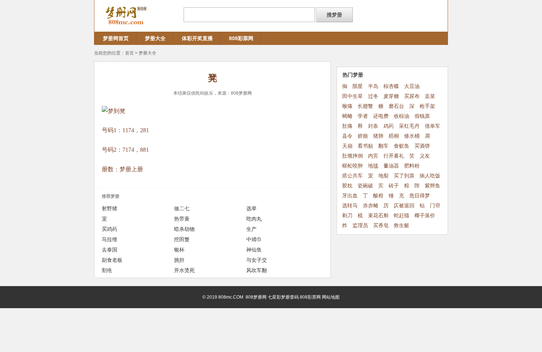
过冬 (373, 96)
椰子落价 (424, 215)
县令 (347, 136)
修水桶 (412, 136)
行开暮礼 (393, 156)
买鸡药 (109, 229)
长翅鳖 (365, 106)
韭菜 (430, 96)
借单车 (432, 126)
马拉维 (109, 239)
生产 (251, 229)
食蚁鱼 (401, 146)
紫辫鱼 (432, 186)
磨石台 (396, 106)
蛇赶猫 (401, 215)
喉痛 (347, 106)
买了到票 (404, 176)
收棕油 (401, 116)
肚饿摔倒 (352, 156)
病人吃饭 (430, 176)
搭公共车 (352, 176)
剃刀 (347, 215)
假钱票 (422, 116)
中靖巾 (254, 239)
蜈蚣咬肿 (352, 166)
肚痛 (347, 126)
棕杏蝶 (391, 86)
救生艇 (401, 225)
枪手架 (427, 106)
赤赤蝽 (370, 205)
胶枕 (347, 186)
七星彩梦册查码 (283, 297)
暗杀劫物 (184, 229)
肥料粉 (412, 166)
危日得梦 (419, 195)
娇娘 (363, 136)
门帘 (435, 205)
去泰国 (109, 250)
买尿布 (412, 96)
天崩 (347, 146)
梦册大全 (155, 38)
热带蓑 (182, 219)
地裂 (383, 176)
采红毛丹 (409, 126)
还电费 (381, 116)
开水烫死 (184, 270)
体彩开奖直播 (197, 38)
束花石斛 (378, 215)
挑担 (179, 260)
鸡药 (388, 126)
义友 (425, 156)
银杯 (179, 250)
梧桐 (394, 136)
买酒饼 (422, 146)
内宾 (373, 156)
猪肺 (378, 136)
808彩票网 (241, 38)
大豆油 (412, 86)
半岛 (373, 86)
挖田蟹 (182, 239)
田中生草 (352, 96)
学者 (363, 116)
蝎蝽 (347, 116)
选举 (251, 208)
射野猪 (109, 208)
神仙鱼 (254, 250)
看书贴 (365, 146)
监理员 (360, 225)
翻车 (383, 146)
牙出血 (350, 195)
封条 (373, 126)
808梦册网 (241, 93)
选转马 (350, 205)
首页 (129, 53)
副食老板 (112, 260)
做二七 (182, 208)
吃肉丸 (254, 219)
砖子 (394, 186)
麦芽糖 (391, 96)
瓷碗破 (365, 186)
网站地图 (331, 297)
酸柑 (378, 195)
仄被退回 (404, 205)
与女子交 (256, 260)
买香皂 (381, 225)
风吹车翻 (256, 270)
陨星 (357, 86)
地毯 (373, 166)
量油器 (391, 166)
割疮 (107, 270)
